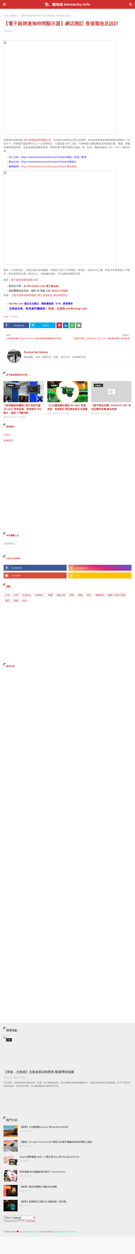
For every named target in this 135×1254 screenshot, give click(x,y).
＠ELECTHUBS (60, 290)
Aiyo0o (13, 303)
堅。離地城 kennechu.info (67, 4)
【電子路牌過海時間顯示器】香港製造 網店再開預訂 (39, 295)
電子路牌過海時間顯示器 (37, 139)
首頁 (6, 15)
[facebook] (35, 568)
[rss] (99, 575)
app (24, 600)
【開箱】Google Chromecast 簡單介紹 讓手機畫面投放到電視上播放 (56, 1141)
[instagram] (99, 568)
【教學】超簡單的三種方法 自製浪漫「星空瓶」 (44, 1201)
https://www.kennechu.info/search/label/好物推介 (49, 161)
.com (20, 303)
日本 (7, 595)
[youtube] (35, 575)
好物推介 (13, 15)
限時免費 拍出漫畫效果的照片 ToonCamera (43, 1171)
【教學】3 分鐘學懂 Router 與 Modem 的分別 (44, 1126)
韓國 (16, 600)
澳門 (7, 600)
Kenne (9, 31)
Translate (30, 1221)
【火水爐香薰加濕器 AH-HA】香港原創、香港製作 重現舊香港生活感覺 (67, 407)
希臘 (50, 595)
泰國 (80, 595)
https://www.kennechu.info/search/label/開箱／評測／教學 (53, 157)
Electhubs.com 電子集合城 (42, 286)
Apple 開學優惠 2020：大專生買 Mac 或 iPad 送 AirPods (49, 1156)
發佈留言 (8, 440)
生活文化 (26, 595)
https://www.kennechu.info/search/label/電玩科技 (49, 166)
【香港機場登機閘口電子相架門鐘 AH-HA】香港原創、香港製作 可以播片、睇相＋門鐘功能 (23, 409)
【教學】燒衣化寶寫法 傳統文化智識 (38, 1186)
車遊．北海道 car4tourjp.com (67, 308)
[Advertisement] (67, 472)
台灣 (16, 595)
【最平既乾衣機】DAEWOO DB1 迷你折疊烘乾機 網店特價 (111, 407)
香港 (72, 595)
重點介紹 (61, 595)
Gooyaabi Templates (65, 1231)
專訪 (89, 595)
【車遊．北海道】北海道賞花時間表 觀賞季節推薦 (39, 1072)
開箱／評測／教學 (116, 595)
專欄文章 (99, 595)
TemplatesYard (30, 1231)
